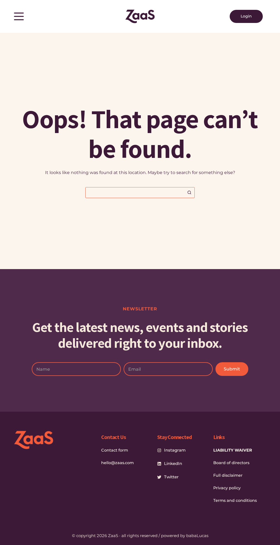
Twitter (171, 476)
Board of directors (231, 462)
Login (246, 16)
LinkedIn (173, 463)
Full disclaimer (228, 475)
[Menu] (19, 16)
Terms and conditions (235, 500)
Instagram (175, 450)
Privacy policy (227, 487)
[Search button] (189, 192)
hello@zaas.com (117, 462)
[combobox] (135, 192)
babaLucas (197, 535)
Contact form (114, 450)
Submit (232, 369)
